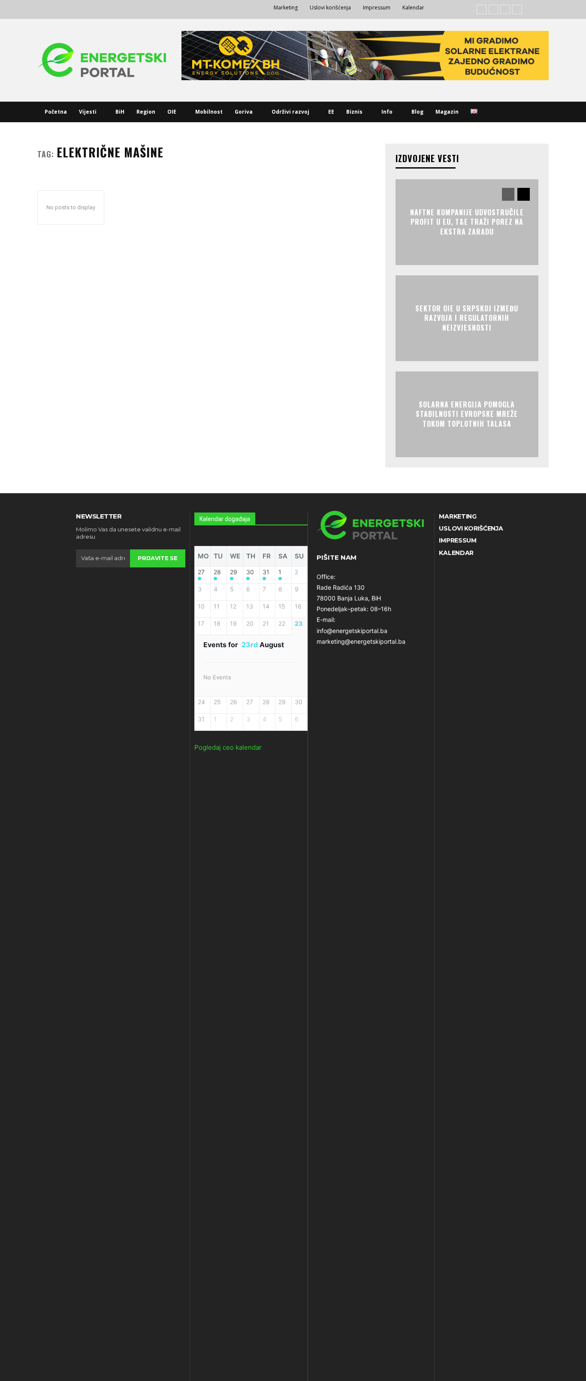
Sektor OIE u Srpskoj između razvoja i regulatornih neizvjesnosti (466, 318)
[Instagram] (493, 10)
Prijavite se (157, 558)
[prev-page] (508, 194)
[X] (517, 10)
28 (217, 572)
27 (201, 572)
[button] (493, 112)
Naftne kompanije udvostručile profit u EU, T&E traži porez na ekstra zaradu (467, 222)
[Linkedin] (505, 10)
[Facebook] (481, 10)
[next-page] (523, 194)
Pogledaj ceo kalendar (228, 747)
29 (233, 572)
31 (266, 572)
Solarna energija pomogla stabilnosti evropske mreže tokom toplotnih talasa (467, 414)
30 (250, 572)
